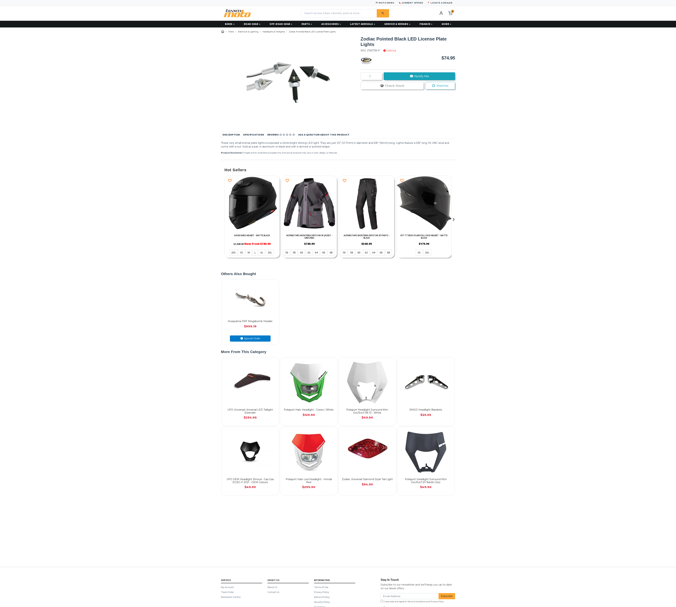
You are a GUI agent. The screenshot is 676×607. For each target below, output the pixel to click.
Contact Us (273, 592)
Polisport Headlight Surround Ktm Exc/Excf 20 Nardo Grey (426, 481)
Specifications (253, 134)
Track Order (227, 592)
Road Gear (251, 24)
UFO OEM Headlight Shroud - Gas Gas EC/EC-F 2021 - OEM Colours (250, 481)
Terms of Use (321, 587)
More (445, 24)
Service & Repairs (396, 24)
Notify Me (421, 76)
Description (231, 134)
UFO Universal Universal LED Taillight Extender (250, 411)
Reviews (273, 134)
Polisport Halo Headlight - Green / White (309, 409)
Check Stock (394, 85)
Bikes (229, 24)
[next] (453, 219)
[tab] (231, 134)
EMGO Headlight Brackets (425, 409)
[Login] (441, 13)
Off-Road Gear (280, 24)
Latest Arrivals (361, 24)
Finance (425, 24)
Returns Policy (322, 597)
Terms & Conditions (416, 601)
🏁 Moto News (384, 3)
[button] (440, 86)
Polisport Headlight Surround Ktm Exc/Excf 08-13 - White (367, 411)
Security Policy (322, 602)
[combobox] (339, 13)
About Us (272, 587)
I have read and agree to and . (413, 601)
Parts (306, 24)
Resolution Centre (231, 597)
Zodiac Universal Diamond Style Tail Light (367, 479)
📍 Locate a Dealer (439, 3)
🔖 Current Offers (411, 3)
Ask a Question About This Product (324, 134)
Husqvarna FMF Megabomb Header (250, 321)
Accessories (330, 24)
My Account (227, 587)
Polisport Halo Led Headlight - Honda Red (309, 481)
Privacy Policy (321, 592)
